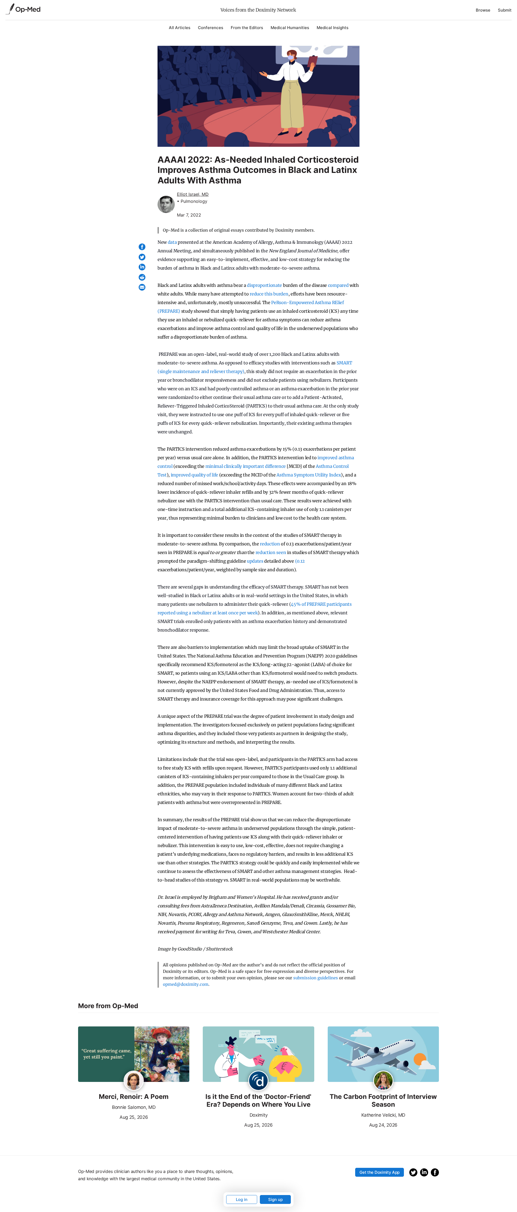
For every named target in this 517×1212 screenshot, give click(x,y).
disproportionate (264, 285)
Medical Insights (332, 28)
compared (338, 285)
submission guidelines (315, 977)
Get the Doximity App (379, 1172)
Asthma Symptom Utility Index (309, 475)
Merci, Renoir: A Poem (134, 1096)
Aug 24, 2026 (362, 1124)
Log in (241, 1199)
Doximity (258, 1115)
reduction (270, 543)
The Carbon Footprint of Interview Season (383, 1100)
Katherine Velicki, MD (383, 1115)
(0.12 (300, 561)
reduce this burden (269, 294)
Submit (505, 10)
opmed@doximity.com (185, 984)
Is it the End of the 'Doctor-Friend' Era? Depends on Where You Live (258, 1100)
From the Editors (247, 28)
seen (281, 552)
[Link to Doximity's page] (258, 1081)
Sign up (275, 1199)
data (172, 242)
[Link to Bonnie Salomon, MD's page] (134, 1081)
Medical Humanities (290, 28)
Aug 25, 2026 (113, 1116)
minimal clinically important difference (245, 466)
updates (255, 561)
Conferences (210, 28)
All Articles (179, 28)
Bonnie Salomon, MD (133, 1107)
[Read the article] (133, 1054)
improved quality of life (194, 475)
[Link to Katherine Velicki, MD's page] (383, 1081)
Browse (483, 10)
